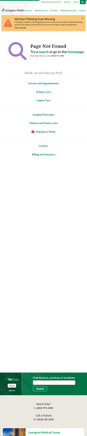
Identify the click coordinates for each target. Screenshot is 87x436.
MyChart (67, 2)
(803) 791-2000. (58, 56)
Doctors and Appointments (43, 83)
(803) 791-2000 (45, 408)
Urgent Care (43, 100)
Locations (54, 10)
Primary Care (43, 91)
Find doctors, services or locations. (54, 377)
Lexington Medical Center (44, 432)
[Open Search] (82, 2)
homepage (76, 52)
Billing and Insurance (68, 10)
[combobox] (54, 382)
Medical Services (41, 10)
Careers (76, 2)
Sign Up (12, 390)
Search (40, 388)
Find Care (28, 10)
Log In (12, 385)
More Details (20, 27)
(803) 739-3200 (45, 419)
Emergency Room (45, 131)
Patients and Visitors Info (43, 123)
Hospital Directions (43, 114)
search (44, 52)
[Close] (83, 18)
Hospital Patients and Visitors (51, 2)
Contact (82, 10)
